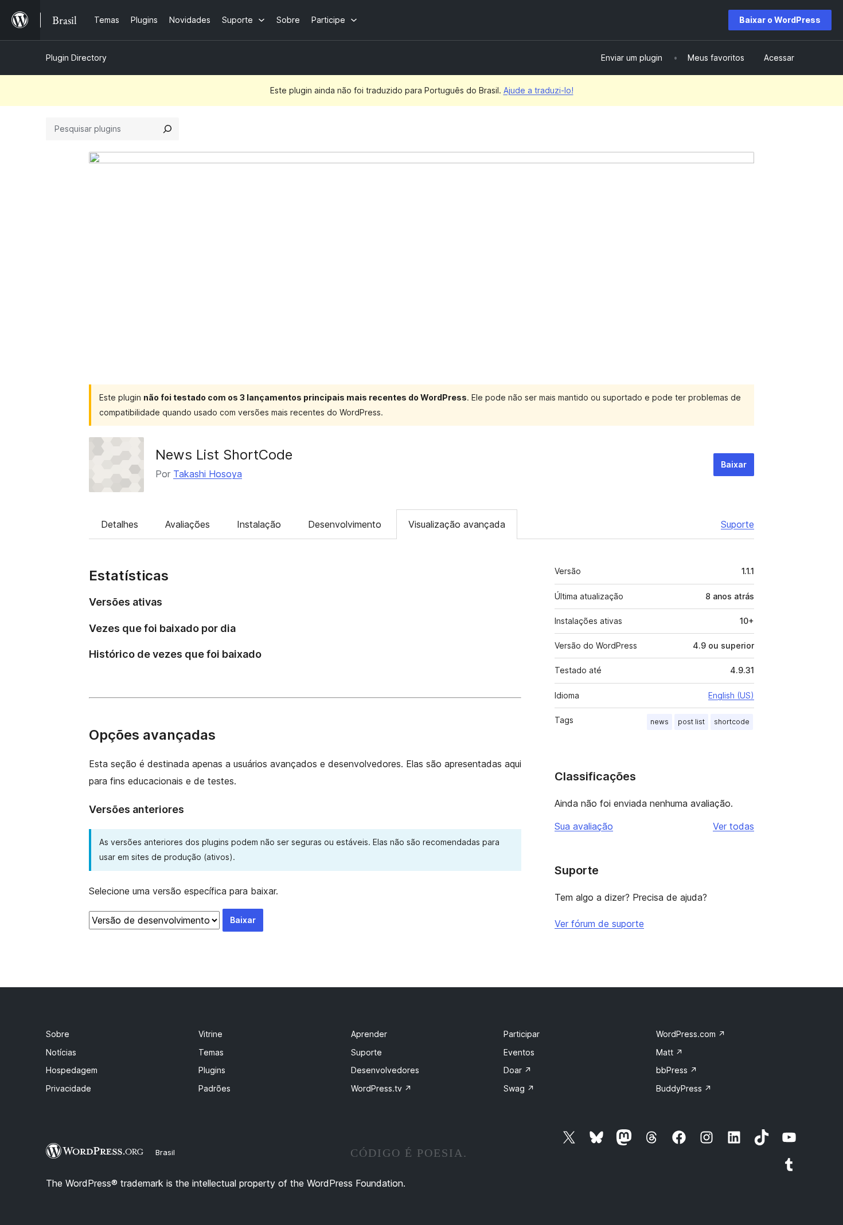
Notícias (61, 1052)
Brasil (165, 1152)
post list (691, 721)
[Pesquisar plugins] (167, 128)
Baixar (734, 464)
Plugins (211, 1070)
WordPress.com (690, 1034)
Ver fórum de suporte (599, 923)
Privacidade (68, 1088)
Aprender (369, 1034)
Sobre (57, 1034)
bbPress (676, 1070)
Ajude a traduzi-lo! (538, 90)
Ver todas (733, 826)
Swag (519, 1088)
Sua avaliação (584, 826)
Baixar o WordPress (780, 20)
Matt (669, 1052)
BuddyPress (684, 1088)
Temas (211, 1052)
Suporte (737, 524)
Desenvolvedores (385, 1070)
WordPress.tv (381, 1088)
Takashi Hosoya (207, 474)
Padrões (214, 1088)
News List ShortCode (223, 454)
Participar (522, 1034)
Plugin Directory (76, 57)
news (659, 721)
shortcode (732, 721)
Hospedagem (71, 1070)
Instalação (259, 524)
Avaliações (187, 524)
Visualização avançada (456, 524)
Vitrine (210, 1034)
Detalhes (119, 524)
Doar (518, 1070)
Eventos (519, 1052)
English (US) (731, 695)
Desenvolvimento (344, 524)
